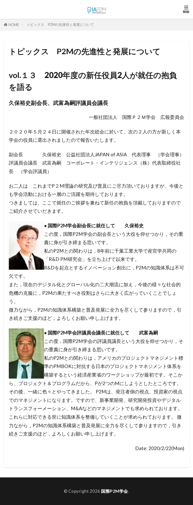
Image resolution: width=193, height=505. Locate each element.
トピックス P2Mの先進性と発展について (60, 24)
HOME (14, 24)
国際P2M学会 (114, 491)
